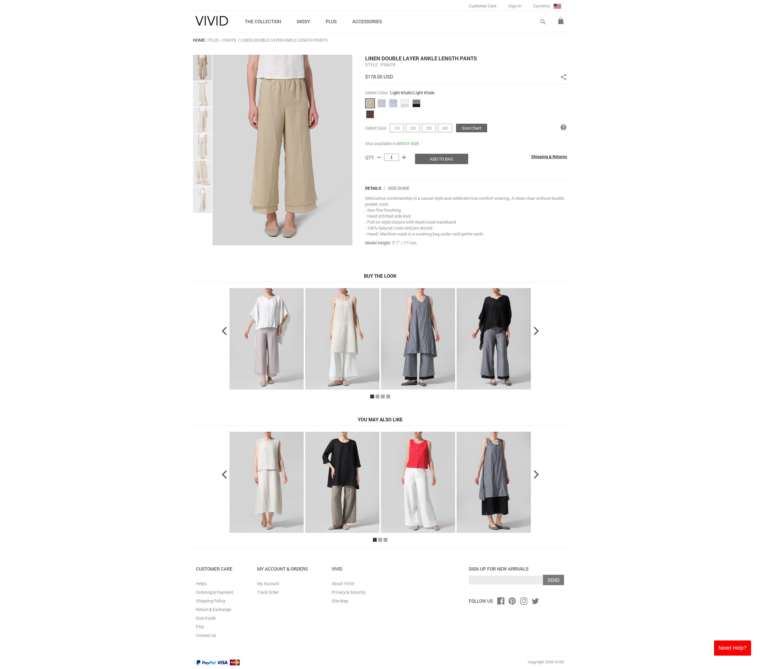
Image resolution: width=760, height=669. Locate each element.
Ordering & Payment (214, 592)
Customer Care (482, 6)
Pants (229, 40)
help (563, 127)
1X (397, 128)
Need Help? (732, 648)
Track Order (268, 592)
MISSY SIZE (408, 143)
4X (445, 128)
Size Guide (398, 188)
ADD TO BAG (441, 159)
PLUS (213, 40)
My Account (268, 583)
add (404, 157)
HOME (199, 40)
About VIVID (343, 583)
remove (379, 157)
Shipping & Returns (549, 156)
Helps (201, 583)
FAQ (200, 626)
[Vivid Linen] (212, 20)
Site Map (340, 601)
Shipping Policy (210, 601)
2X (413, 128)
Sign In (514, 6)
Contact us (206, 635)
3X (429, 128)
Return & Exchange (213, 609)
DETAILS (373, 188)
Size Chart (471, 128)
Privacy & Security (348, 592)
